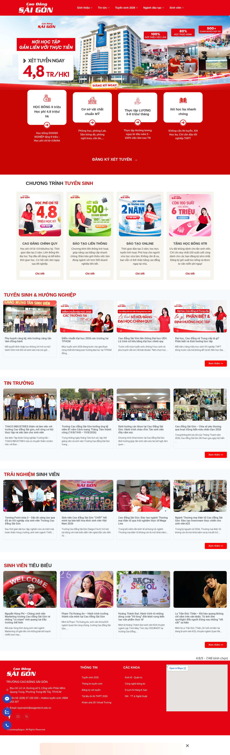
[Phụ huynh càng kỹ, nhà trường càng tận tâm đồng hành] (30, 316)
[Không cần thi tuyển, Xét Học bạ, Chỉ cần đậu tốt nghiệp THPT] (183, 122)
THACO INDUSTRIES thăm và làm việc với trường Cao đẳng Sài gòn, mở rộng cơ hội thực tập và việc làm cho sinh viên (29, 429)
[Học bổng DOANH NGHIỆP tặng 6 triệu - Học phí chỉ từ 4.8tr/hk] (47, 125)
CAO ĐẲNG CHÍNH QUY (40, 243)
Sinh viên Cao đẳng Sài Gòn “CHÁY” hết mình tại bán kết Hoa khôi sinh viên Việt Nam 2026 (84, 520)
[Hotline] (26, 717)
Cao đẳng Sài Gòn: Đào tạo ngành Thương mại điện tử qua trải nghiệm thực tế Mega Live (143, 520)
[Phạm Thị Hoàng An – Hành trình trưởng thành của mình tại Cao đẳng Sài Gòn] (86, 589)
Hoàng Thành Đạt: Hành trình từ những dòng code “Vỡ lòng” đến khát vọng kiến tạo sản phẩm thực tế (141, 616)
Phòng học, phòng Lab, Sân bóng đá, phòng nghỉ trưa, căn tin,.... (92, 134)
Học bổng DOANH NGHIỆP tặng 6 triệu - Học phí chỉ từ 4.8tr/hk (47, 137)
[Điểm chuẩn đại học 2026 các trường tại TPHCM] (86, 316)
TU (121, 159)
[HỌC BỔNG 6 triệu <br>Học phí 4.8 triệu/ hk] (47, 98)
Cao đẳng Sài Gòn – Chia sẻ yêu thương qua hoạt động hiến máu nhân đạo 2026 (198, 428)
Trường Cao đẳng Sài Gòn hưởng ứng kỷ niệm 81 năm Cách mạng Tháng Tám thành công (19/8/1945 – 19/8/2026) (86, 429)
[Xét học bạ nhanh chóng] (183, 100)
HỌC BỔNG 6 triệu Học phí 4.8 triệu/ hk (47, 111)
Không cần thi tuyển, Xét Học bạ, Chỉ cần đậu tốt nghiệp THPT (183, 134)
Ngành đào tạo (152, 7)
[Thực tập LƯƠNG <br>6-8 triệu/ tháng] (137, 100)
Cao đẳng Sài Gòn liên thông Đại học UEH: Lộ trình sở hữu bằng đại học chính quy (142, 340)
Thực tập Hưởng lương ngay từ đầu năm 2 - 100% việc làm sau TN (138, 134)
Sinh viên (175, 7)
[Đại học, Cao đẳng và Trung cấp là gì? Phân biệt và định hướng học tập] (200, 316)
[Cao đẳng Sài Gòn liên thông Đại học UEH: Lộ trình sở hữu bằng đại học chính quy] (143, 316)
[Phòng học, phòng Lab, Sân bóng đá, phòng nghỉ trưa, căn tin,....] (92, 122)
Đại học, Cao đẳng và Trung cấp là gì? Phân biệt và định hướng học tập (197, 340)
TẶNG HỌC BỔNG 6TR (190, 243)
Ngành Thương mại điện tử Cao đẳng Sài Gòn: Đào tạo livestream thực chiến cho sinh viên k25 (198, 520)
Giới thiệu (83, 7)
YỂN (128, 159)
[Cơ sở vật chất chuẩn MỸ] (92, 100)
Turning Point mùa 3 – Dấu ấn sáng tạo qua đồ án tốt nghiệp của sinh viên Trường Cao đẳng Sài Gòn (30, 520)
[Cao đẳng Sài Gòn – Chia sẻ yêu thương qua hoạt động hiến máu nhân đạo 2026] (200, 404)
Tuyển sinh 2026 (125, 7)
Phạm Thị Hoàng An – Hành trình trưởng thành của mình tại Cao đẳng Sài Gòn (85, 615)
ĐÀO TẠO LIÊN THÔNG (90, 243)
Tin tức (102, 7)
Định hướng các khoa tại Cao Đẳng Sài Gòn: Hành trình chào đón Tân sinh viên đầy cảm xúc (141, 429)
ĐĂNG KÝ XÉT (105, 159)
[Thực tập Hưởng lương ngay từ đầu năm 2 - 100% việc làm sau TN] (137, 122)
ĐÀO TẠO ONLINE (140, 243)
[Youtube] (18, 717)
